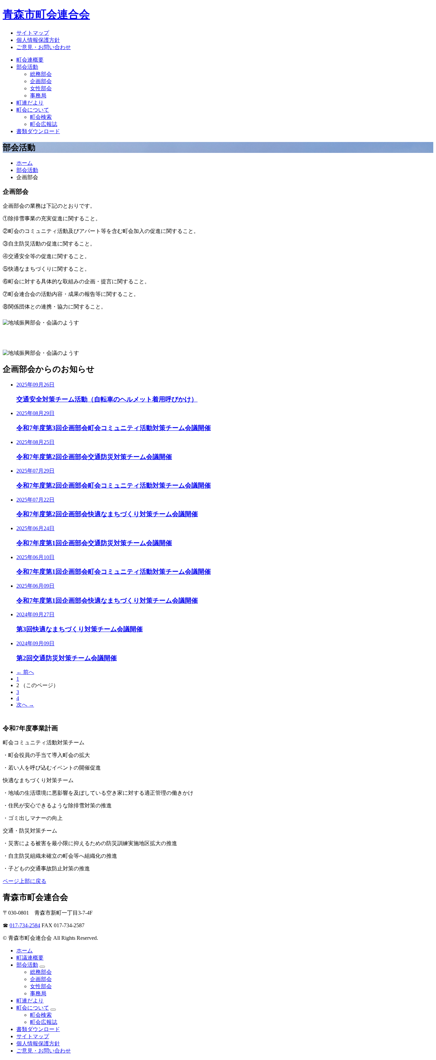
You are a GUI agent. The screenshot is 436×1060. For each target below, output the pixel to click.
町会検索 (41, 117)
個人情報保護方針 (38, 40)
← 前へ (25, 672)
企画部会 (41, 81)
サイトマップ (32, 33)
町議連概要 (30, 958)
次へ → (25, 705)
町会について (32, 110)
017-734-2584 (25, 925)
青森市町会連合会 (46, 14)
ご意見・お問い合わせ (43, 47)
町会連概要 (30, 60)
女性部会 (41, 88)
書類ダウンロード (38, 131)
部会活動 (27, 67)
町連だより (30, 103)
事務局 (38, 95)
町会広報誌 (43, 124)
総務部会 (41, 74)
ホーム (24, 163)
